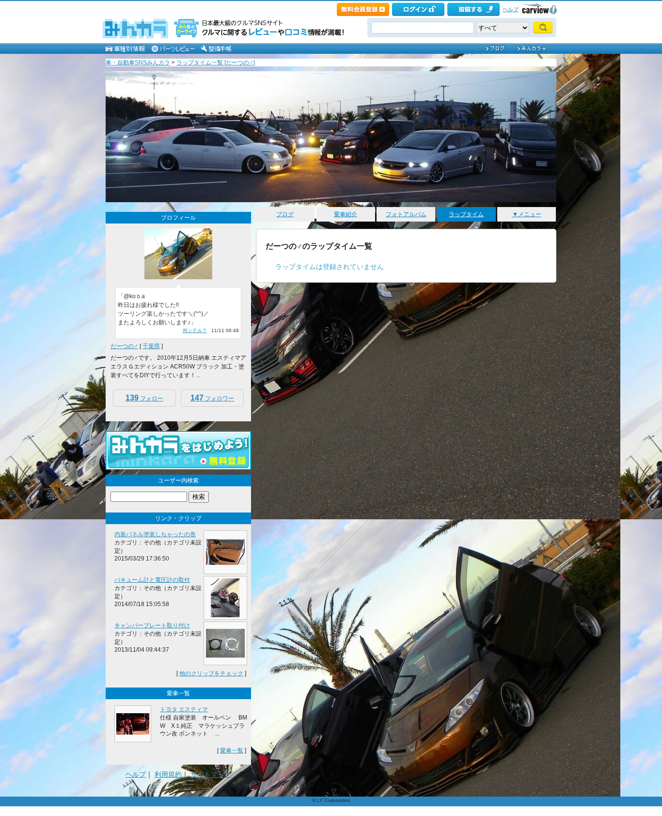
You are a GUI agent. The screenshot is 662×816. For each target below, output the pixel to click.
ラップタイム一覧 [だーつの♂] (215, 62)
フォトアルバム (406, 214)
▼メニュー (526, 214)
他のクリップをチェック (211, 673)
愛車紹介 (345, 214)
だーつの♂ (124, 346)
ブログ (285, 214)
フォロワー (212, 398)
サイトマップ (210, 774)
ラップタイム (466, 214)
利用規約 (168, 774)
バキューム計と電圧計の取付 (152, 579)
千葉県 (151, 346)
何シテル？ (195, 330)
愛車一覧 (231, 750)
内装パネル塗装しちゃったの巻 (155, 534)
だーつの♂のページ (186, 84)
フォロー (144, 398)
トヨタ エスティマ (184, 709)
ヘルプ (511, 9)
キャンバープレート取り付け (152, 625)
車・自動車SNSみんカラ (138, 62)
